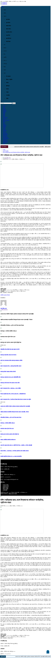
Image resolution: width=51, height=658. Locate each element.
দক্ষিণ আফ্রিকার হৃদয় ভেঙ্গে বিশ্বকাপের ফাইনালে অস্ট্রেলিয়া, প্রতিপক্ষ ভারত (16, 152)
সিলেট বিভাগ (8, 41)
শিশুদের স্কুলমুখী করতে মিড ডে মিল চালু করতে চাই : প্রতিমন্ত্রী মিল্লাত (13, 393)
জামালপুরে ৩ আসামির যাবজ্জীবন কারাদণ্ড (8, 331)
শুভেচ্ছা (7, 88)
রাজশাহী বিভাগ (8, 38)
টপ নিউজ (4, 111)
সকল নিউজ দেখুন (3, 308)
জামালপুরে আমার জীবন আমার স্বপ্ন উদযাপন (8, 354)
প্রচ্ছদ (5, 10)
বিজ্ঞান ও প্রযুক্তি (9, 79)
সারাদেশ (5, 16)
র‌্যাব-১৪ (5, 60)
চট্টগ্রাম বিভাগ (8, 25)
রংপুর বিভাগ (8, 35)
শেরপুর (7, 92)
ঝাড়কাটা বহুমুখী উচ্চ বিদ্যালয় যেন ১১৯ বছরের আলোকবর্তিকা (11, 456)
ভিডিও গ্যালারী (5, 488)
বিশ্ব (4, 54)
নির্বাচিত (4, 112)
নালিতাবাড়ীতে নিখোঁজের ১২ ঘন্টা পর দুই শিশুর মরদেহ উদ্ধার (12, 325)
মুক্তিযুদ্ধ (8, 85)
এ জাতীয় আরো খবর (3, 309)
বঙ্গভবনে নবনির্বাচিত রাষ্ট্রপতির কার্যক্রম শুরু (7, 439)
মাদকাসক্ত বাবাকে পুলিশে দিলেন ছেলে (7, 336)
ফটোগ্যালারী (5, 490)
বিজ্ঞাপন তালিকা (5, 487)
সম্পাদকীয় (8, 95)
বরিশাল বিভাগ (8, 28)
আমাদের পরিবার (5, 484)
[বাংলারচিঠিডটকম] (3, 2)
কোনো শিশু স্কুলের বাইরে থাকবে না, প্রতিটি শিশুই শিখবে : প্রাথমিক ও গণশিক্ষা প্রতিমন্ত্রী (16, 445)
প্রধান (4, 113)
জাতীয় (5, 13)
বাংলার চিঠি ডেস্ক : (7, 157)
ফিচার (5, 66)
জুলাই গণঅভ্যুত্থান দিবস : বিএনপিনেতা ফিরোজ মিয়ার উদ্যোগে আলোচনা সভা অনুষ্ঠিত (15, 399)
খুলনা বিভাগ (8, 22)
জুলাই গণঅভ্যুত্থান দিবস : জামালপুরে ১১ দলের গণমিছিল (10, 388)
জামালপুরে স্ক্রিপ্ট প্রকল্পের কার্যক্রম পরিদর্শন (8, 371)
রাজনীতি (5, 57)
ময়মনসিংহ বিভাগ (9, 32)
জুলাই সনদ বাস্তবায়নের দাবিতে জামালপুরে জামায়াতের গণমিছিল (11, 360)
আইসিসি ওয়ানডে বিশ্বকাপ (5, 295)
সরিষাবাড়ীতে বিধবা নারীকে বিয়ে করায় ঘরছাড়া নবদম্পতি (9, 349)
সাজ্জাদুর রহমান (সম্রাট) (13, 493)
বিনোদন (5, 47)
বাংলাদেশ (5, 51)
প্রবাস (5, 70)
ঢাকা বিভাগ (8, 19)
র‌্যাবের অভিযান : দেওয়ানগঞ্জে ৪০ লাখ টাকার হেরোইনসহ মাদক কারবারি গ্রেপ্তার (14, 450)
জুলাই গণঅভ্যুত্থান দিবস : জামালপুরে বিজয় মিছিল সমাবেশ (10, 366)
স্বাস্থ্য (7, 98)
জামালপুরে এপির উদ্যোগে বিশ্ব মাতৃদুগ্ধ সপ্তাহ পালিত (10, 382)
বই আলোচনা (8, 76)
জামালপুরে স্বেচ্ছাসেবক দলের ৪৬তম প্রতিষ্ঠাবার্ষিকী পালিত (10, 377)
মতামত (7, 82)
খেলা (4, 44)
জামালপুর (5, 63)
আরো (4, 73)
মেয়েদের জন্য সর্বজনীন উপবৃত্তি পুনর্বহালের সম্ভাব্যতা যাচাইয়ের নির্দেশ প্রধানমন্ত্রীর (21, 146)
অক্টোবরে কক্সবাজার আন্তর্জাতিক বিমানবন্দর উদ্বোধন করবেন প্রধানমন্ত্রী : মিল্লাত (16, 319)
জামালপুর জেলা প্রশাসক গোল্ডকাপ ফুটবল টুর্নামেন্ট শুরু (10, 342)
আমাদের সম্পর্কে (6, 486)
